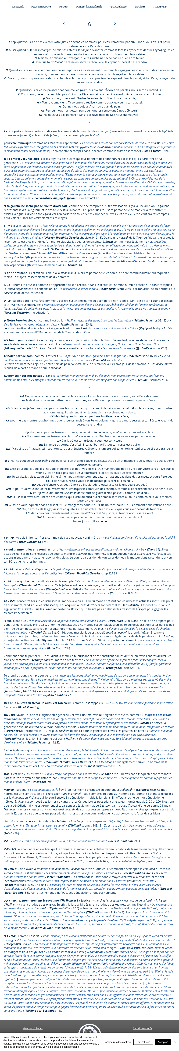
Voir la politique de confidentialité (61, 1046)
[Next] (115, 23)
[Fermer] (175, 1041)
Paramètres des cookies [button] (117, 1042)
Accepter (163, 1042)
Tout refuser (143, 1042)
